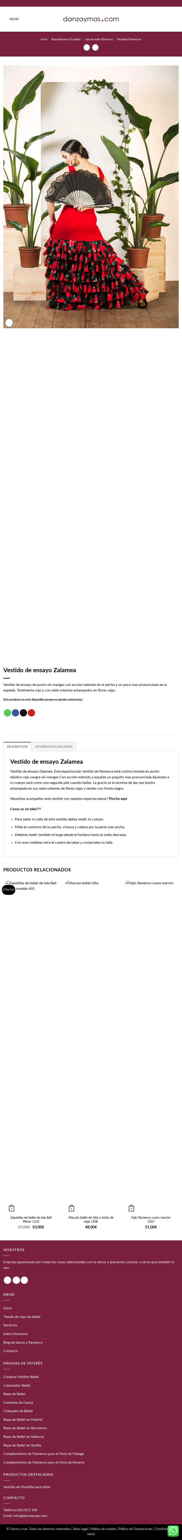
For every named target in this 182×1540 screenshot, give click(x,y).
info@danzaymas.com (30, 1516)
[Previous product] (95, 47)
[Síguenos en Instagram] (7, 1280)
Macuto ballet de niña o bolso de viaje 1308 (91, 1219)
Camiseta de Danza (18, 1402)
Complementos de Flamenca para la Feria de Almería (43, 1462)
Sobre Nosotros (15, 1334)
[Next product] (86, 47)
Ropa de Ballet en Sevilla (22, 1445)
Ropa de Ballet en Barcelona (25, 1428)
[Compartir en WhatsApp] (7, 713)
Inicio (44, 39)
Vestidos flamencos (129, 39)
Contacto (10, 1351)
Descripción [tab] (17, 746)
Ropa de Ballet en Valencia (23, 1437)
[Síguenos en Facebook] (16, 1280)
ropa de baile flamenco (99, 39)
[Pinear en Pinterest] (31, 713)
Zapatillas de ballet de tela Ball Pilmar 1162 (30, 1219)
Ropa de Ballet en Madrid (22, 1419)
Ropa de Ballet (14, 1394)
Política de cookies (103, 1529)
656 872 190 (27, 1510)
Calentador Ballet (16, 1385)
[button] (11, 19)
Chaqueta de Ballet (18, 1411)
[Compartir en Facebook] (15, 713)
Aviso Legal (80, 1529)
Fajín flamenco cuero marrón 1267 (150, 1219)
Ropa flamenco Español (65, 39)
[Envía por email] (23, 713)
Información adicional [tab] (54, 746)
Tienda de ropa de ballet (22, 1317)
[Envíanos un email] (24, 1280)
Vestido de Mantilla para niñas (26, 1487)
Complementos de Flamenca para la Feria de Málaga (43, 1454)
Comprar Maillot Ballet (21, 1377)
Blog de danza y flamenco (23, 1342)
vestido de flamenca (97, 771)
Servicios (10, 1325)
